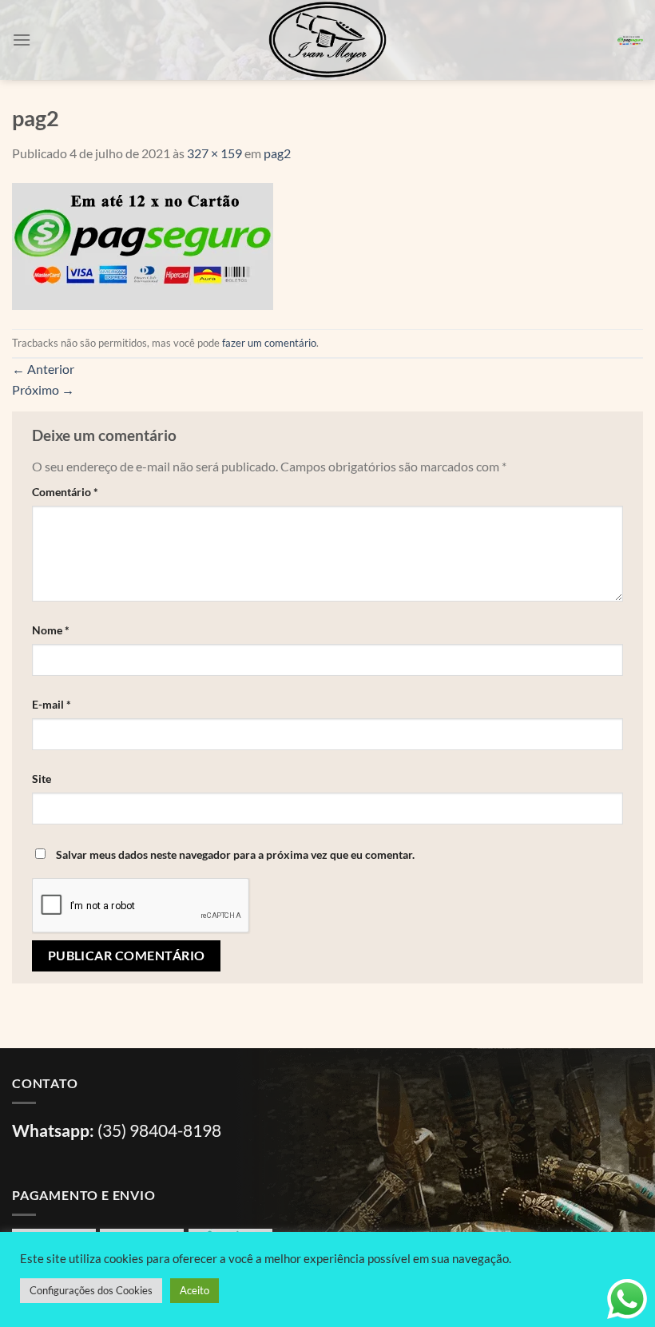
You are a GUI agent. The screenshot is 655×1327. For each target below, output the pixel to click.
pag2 (277, 153)
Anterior (43, 368)
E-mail (51, 704)
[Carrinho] (630, 40)
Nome (50, 630)
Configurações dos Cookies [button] (91, 1290)
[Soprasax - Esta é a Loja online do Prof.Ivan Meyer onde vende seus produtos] (327, 40)
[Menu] (21, 39)
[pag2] (142, 244)
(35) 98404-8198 (159, 1130)
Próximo (43, 389)
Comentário (65, 492)
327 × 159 (214, 153)
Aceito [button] (194, 1290)
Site (41, 778)
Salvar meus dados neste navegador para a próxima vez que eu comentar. (235, 854)
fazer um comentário (269, 342)
